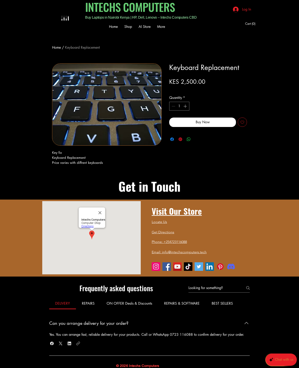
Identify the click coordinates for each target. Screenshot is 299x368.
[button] (52, 343)
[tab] (62, 303)
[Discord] (231, 266)
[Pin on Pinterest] (180, 139)
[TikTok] (188, 266)
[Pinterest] (220, 266)
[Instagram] (156, 266)
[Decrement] (173, 106)
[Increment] (186, 106)
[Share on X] (197, 139)
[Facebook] (166, 266)
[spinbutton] (179, 106)
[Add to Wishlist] (242, 122)
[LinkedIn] (209, 266)
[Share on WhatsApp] (188, 139)
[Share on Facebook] (172, 139)
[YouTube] (177, 266)
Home (56, 47)
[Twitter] (199, 266)
